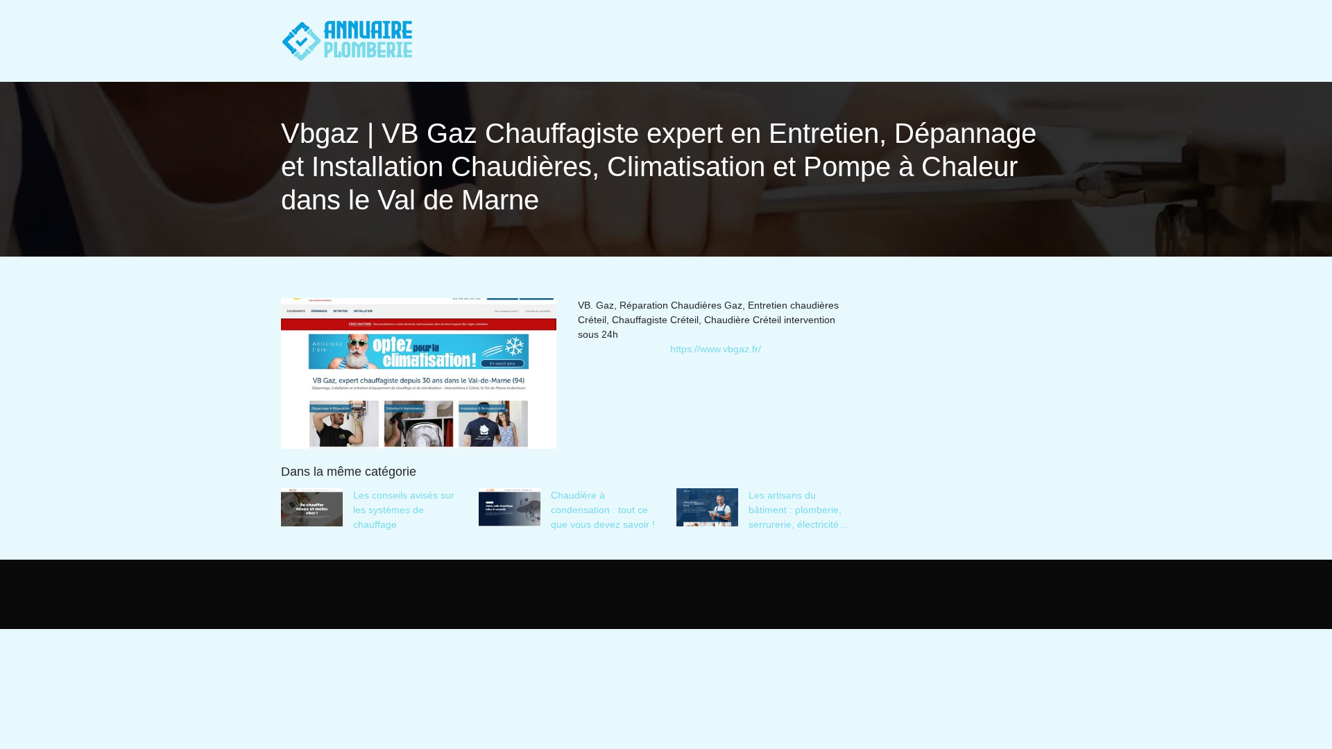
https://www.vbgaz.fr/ (715, 348)
